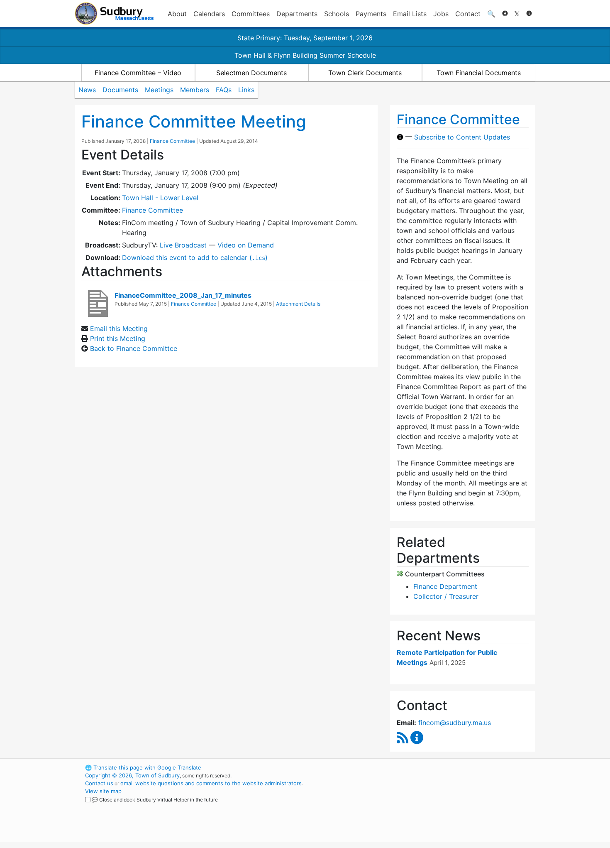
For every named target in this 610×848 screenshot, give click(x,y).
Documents (120, 90)
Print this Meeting (117, 338)
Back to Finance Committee (133, 348)
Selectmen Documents (251, 73)
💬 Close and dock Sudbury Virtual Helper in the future (155, 800)
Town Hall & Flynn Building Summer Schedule (305, 55)
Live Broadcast (183, 245)
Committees (251, 14)
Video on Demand (245, 245)
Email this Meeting (119, 328)
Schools (336, 14)
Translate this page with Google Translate (143, 767)
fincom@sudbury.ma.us (454, 722)
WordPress (423, 767)
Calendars (209, 14)
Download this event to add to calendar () (195, 257)
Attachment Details (298, 304)
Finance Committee (172, 141)
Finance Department (445, 586)
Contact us (99, 783)
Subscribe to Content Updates (462, 137)
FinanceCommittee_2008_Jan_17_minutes (183, 295)
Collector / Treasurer (445, 596)
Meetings (159, 90)
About (177, 14)
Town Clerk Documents (365, 73)
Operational (438, 807)
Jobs (441, 14)
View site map (103, 791)
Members (194, 90)
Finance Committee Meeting (193, 121)
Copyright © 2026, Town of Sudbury (132, 775)
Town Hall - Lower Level (160, 198)
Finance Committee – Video (138, 73)
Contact (468, 14)
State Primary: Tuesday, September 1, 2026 (305, 38)
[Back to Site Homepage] (114, 13)
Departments (296, 14)
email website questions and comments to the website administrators (211, 783)
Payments (371, 14)
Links (246, 90)
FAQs (224, 90)
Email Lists (410, 14)
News (87, 90)
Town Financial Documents (479, 73)
